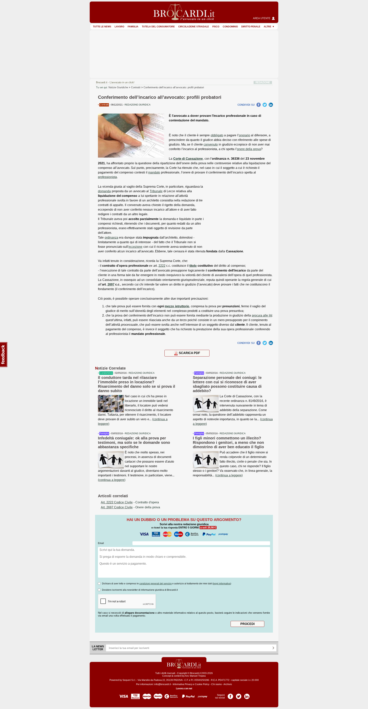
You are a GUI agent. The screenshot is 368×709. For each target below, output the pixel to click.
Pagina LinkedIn (247, 695)
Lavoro (119, 26)
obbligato (217, 135)
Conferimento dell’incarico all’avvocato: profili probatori (174, 87)
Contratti (135, 87)
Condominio (230, 26)
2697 (111, 284)
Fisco (215, 26)
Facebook (258, 105)
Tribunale (156, 191)
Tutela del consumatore (158, 26)
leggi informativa (221, 583)
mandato (154, 172)
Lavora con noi (184, 688)
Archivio (227, 684)
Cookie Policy (202, 684)
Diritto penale (250, 26)
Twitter (265, 105)
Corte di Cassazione (188, 158)
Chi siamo (216, 684)
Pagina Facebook (230, 695)
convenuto (211, 144)
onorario (244, 135)
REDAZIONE (262, 82)
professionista (107, 177)
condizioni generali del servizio (155, 583)
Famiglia (133, 26)
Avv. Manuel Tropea (195, 676)
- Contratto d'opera (130, 502)
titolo (193, 265)
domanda (104, 191)
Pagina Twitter (238, 695)
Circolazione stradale (193, 26)
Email (101, 543)
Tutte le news (102, 26)
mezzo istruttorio (177, 306)
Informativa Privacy (182, 684)
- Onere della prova (130, 507)
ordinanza (111, 237)
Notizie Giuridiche (118, 87)
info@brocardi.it (162, 684)
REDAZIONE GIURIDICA (141, 373)
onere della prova (249, 149)
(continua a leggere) (111, 480)
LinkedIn (271, 105)
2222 (162, 265)
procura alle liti (262, 315)
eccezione (135, 246)
